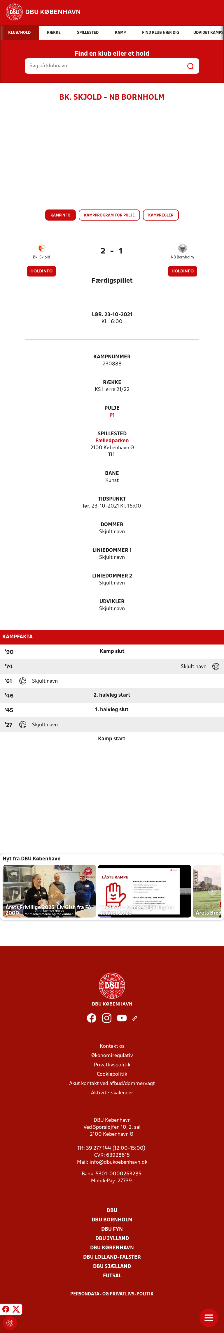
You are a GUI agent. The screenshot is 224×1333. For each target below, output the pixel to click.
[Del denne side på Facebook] (5, 1310)
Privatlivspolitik (112, 1065)
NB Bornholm (182, 257)
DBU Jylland (112, 1238)
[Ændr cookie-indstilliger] (10, 1323)
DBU (112, 1210)
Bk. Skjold (41, 257)
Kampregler (161, 215)
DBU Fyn (112, 1229)
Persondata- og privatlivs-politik (112, 1294)
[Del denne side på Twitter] (16, 1310)
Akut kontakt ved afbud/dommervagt (112, 1083)
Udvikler (112, 601)
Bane (112, 473)
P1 (112, 415)
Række (112, 382)
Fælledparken (112, 441)
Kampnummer (112, 357)
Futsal (112, 1276)
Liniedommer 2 (112, 576)
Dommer (112, 524)
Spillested (112, 434)
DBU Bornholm (112, 1220)
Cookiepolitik (112, 1074)
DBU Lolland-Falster (112, 1257)
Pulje (112, 408)
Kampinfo (60, 215)
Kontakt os (112, 1046)
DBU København (112, 1248)
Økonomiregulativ (112, 1055)
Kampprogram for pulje (109, 215)
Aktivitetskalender (112, 1093)
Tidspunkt (112, 499)
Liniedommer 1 (112, 550)
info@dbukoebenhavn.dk (118, 1162)
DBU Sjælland (112, 1266)
